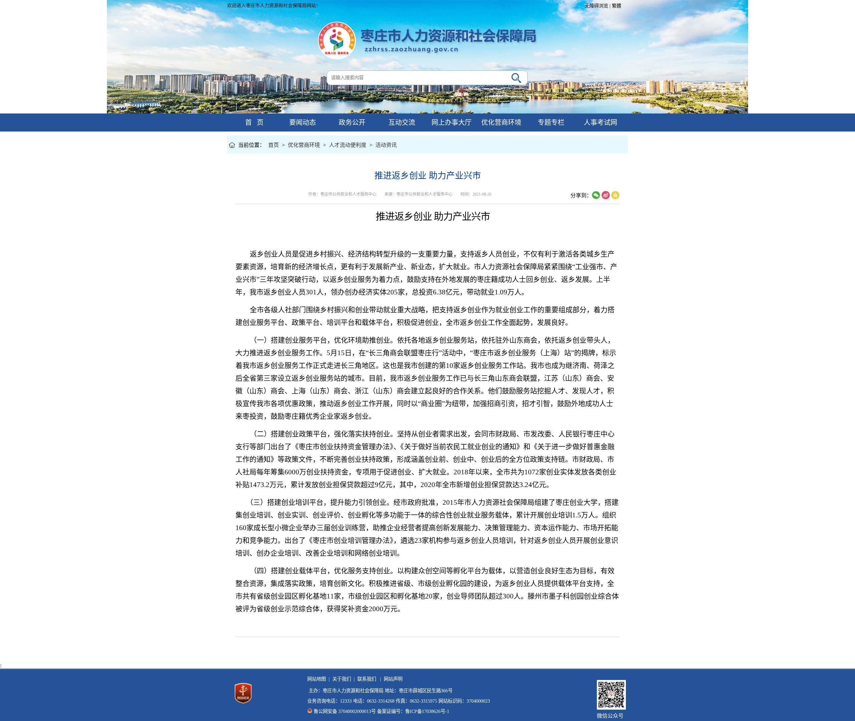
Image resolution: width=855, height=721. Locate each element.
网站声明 (391, 679)
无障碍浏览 (596, 5)
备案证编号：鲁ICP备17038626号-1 (413, 711)
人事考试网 (599, 122)
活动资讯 (386, 145)
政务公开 (351, 122)
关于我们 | (342, 679)
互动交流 (401, 122)
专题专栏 (550, 122)
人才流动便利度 (347, 145)
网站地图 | (318, 679)
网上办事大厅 (451, 122)
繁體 (616, 5)
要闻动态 (302, 122)
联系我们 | (368, 679)
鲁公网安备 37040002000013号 (345, 711)
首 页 (252, 122)
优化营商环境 (500, 122)
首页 (273, 145)
